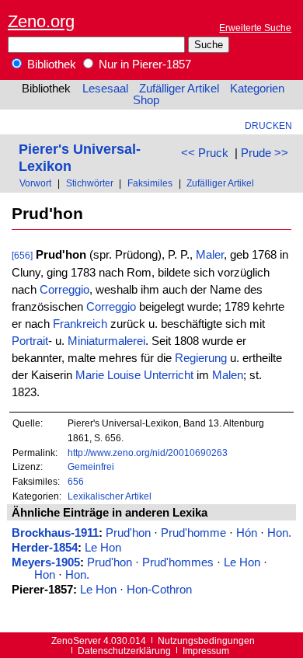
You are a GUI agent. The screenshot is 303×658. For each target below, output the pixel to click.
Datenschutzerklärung (124, 651)
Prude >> (264, 153)
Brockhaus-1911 (55, 533)
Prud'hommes (178, 562)
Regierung (201, 358)
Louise (124, 375)
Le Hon (103, 547)
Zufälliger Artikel (179, 88)
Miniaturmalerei (106, 341)
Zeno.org (41, 21)
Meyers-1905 (46, 562)
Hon (44, 575)
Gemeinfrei (91, 466)
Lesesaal (105, 88)
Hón (246, 533)
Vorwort (35, 183)
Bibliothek (50, 64)
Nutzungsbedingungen (206, 640)
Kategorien (257, 88)
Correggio (64, 290)
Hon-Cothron (159, 589)
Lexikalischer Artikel (110, 496)
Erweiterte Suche (255, 28)
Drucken (268, 125)
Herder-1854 (45, 547)
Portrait (30, 341)
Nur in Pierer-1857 (143, 64)
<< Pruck (204, 153)
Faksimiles (149, 183)
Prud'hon (128, 533)
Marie (89, 375)
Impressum (206, 651)
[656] (22, 255)
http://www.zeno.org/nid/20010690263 (148, 452)
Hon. (279, 533)
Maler (210, 255)
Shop (146, 100)
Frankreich (80, 324)
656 (76, 481)
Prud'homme (193, 533)
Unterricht (168, 375)
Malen (227, 375)
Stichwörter (89, 183)
